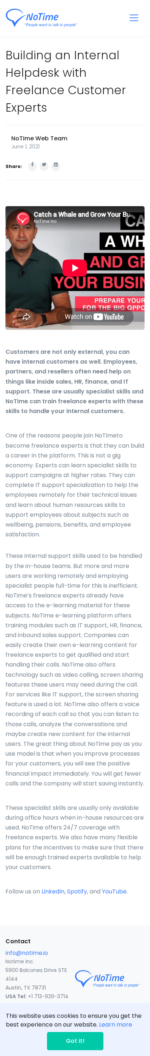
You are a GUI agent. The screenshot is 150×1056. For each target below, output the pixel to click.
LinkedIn (53, 891)
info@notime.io (26, 953)
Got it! (75, 1041)
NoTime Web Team (39, 138)
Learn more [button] (115, 1024)
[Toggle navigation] (134, 18)
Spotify (77, 891)
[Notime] (55, 18)
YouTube (114, 891)
